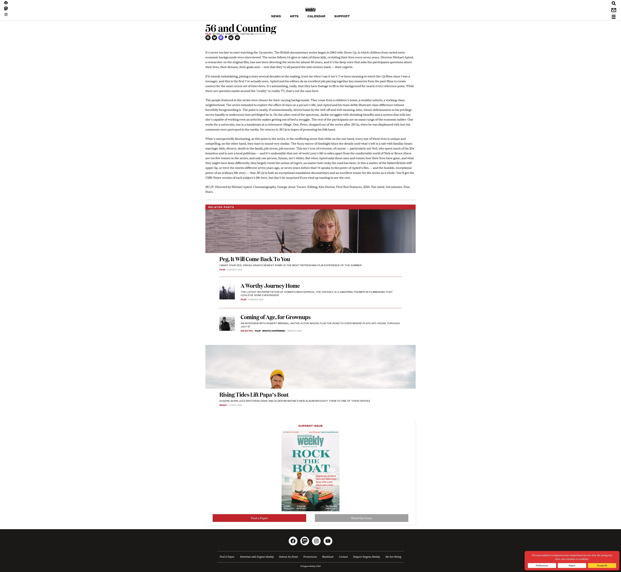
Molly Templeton (227, 33)
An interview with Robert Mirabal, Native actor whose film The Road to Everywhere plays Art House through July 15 (320, 324)
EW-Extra (247, 330)
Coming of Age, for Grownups (276, 317)
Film (208, 33)
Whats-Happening (273, 330)
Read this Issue (361, 518)
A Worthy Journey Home (270, 285)
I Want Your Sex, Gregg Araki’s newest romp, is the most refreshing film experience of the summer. (291, 265)
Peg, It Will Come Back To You (255, 259)
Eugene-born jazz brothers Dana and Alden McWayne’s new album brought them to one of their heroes (294, 400)
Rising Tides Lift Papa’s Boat (254, 394)
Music (223, 405)
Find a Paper (259, 518)
